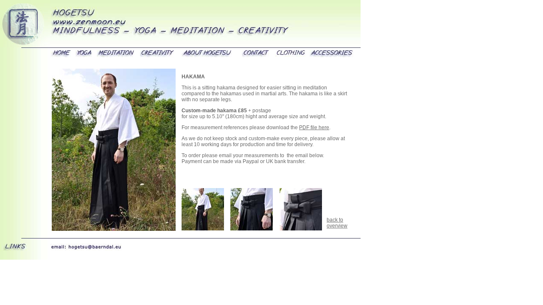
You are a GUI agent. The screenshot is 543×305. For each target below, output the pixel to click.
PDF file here (314, 127)
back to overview (337, 223)
